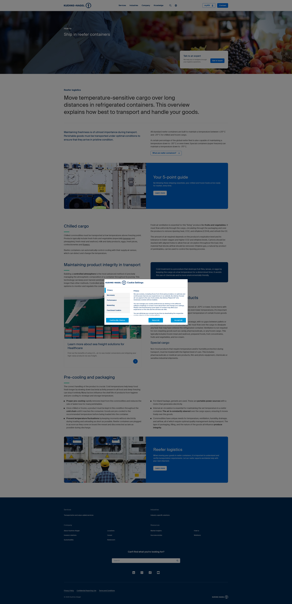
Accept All (178, 320)
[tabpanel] (159, 308)
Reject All (155, 320)
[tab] (117, 290)
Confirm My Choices (117, 320)
